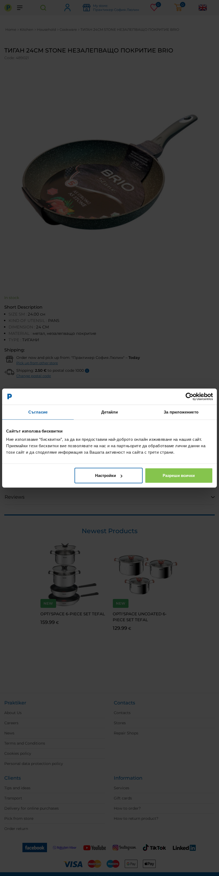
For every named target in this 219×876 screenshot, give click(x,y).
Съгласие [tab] (38, 411)
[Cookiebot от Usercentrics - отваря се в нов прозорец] (189, 396)
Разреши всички (179, 475)
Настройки (105, 475)
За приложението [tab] (181, 411)
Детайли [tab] (109, 411)
